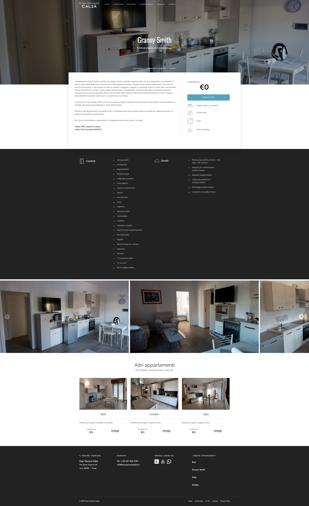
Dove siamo (131, 4)
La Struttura (118, 4)
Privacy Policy (225, 501)
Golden (195, 484)
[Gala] (206, 394)
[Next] (301, 316)
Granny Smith (198, 469)
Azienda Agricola (146, 4)
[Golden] (154, 394)
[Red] (103, 394)
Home (107, 4)
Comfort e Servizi (156, 68)
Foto (173, 68)
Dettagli (138, 68)
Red (194, 462)
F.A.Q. (207, 501)
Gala (194, 477)
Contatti (172, 4)
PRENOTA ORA (208, 97)
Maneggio (161, 4)
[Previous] (7, 316)
